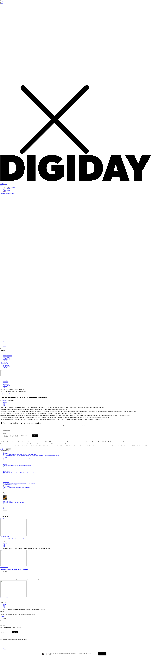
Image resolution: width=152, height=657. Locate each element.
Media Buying (5, 381)
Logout (4, 191)
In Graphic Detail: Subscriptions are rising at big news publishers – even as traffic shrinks (19, 454)
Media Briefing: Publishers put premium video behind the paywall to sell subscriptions (19, 472)
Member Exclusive (6, 471)
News (1, 193)
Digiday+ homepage (7, 188)
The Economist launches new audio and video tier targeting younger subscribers (18, 458)
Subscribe (2, 184)
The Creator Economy (7, 508)
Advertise (4, 649)
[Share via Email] (4, 449)
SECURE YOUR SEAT (5, 393)
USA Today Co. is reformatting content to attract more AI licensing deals (16, 487)
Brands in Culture (6, 357)
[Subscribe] (2, 183)
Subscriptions (3, 394)
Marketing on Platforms (7, 355)
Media (4, 378)
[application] (76, 654)
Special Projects (6, 365)
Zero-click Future (6, 482)
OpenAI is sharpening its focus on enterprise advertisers (13, 502)
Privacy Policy (5, 650)
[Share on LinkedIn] (1, 449)
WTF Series (5, 367)
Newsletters (5, 368)
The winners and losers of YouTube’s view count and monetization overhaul (17, 509)
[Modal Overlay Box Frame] (76, 430)
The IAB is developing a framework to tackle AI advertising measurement (17, 494)
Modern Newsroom (6, 359)
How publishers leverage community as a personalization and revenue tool (17, 465)
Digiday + (5, 193)
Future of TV (5, 382)
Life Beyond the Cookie (7, 356)
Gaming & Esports (6, 358)
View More (2, 518)
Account (2, 622)
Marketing (5, 379)
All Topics (5, 360)
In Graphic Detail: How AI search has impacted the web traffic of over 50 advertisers (19, 483)
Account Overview (6, 190)
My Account (2, 363)
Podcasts (8, 193)
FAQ (4, 189)
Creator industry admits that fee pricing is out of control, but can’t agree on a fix (15, 376)
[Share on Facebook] (2, 449)
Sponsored (5, 464)
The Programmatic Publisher (8, 352)
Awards (14, 193)
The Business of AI (6, 486)
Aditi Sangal (4, 400)
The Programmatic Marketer (8, 353)
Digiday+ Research (6, 366)
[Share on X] (3, 449)
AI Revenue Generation (7, 493)
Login (6, 184)
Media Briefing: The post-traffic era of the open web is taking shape (14, 569)
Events (11, 193)
